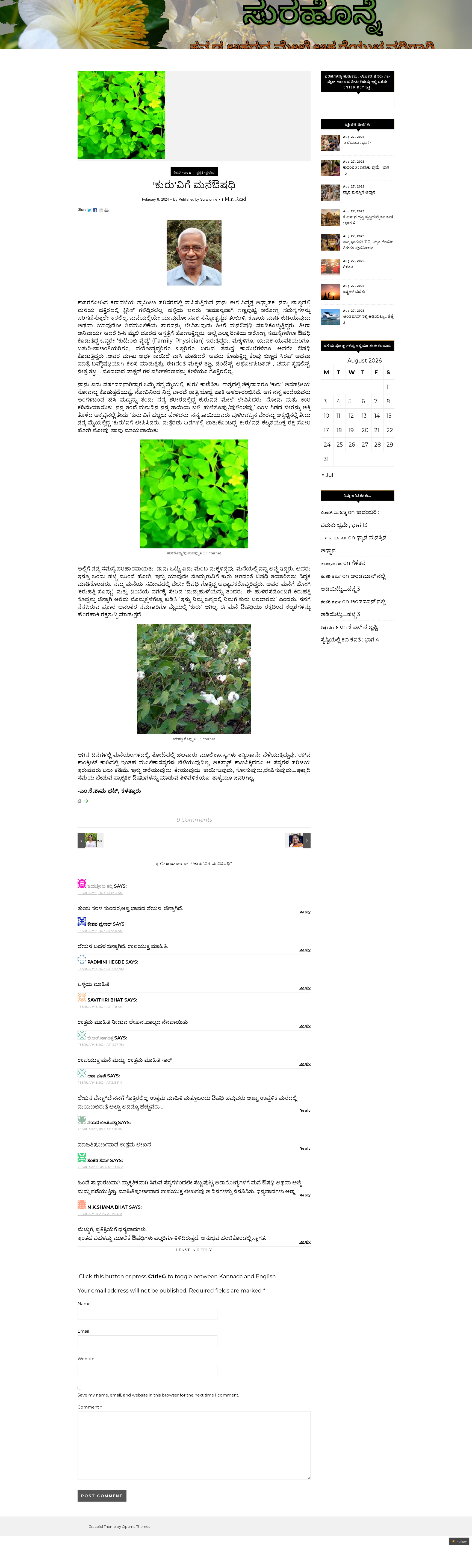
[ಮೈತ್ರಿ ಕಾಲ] (298, 840)
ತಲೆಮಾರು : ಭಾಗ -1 (358, 142)
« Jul (327, 475)
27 (365, 444)
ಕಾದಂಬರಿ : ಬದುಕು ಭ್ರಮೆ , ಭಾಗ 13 (366, 170)
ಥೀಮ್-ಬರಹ (182, 172)
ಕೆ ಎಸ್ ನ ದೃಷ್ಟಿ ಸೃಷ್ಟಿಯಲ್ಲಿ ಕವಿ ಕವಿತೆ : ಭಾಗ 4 (368, 220)
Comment (90, 1407)
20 (365, 430)
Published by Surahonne (198, 199)
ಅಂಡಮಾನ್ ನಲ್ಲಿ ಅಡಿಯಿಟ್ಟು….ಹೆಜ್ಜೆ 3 (368, 319)
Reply (305, 912)
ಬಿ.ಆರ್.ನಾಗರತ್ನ (100, 1038)
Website (86, 1358)
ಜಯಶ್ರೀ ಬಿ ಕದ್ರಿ (100, 886)
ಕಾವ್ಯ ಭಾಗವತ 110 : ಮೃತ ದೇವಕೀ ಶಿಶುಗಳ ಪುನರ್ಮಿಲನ (368, 244)
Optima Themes (136, 1526)
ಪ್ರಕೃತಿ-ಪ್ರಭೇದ (205, 172)
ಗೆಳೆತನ (348, 266)
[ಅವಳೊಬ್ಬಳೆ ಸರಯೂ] (90, 840)
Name (84, 1303)
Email (83, 1331)
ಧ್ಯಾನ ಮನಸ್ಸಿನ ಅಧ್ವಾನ (359, 192)
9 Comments (194, 819)
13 (364, 415)
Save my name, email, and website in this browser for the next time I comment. (158, 1395)
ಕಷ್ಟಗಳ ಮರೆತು (354, 291)
